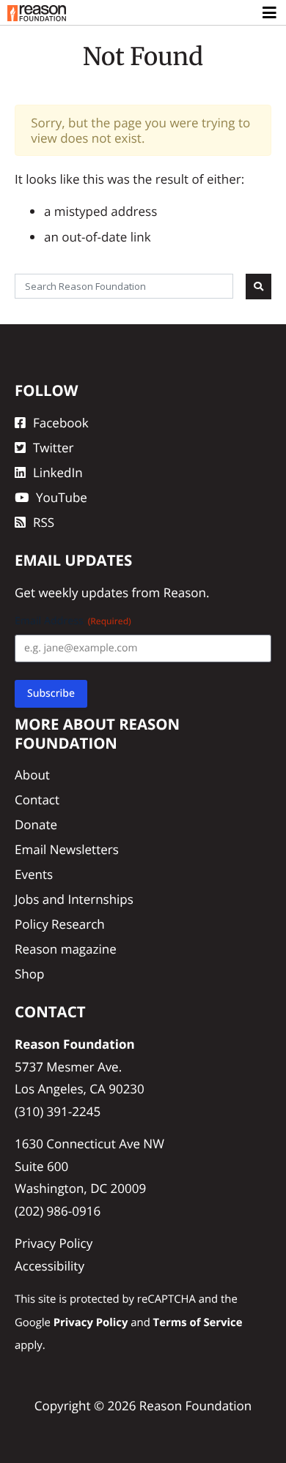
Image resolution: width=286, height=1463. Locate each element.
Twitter (53, 447)
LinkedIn (58, 472)
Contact (37, 799)
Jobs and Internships (74, 899)
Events (34, 874)
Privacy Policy (53, 1243)
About (32, 774)
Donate (36, 824)
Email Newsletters (67, 849)
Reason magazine (66, 948)
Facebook (61, 422)
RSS (43, 522)
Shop (29, 973)
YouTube (61, 497)
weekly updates (83, 592)
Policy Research (60, 924)
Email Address (73, 621)
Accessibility (49, 1265)
